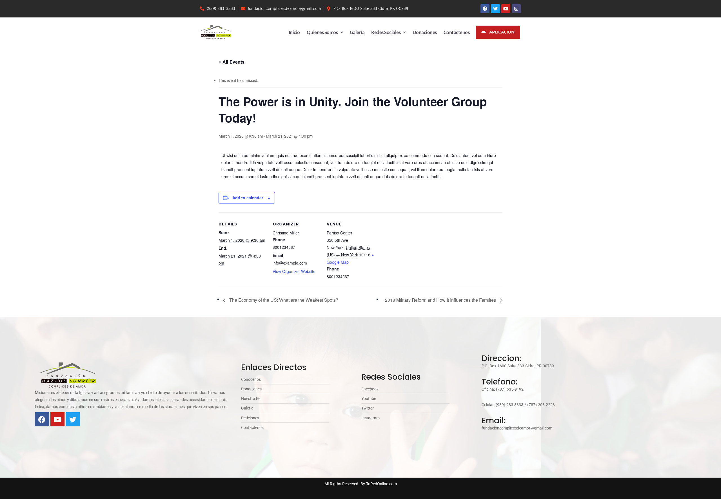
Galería (357, 32)
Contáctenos (457, 32)
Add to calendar (247, 197)
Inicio (294, 32)
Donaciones (425, 32)
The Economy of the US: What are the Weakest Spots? (283, 300)
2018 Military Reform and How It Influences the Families (441, 300)
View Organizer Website (294, 271)
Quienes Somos (322, 32)
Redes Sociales (385, 32)
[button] (324, 32)
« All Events (231, 62)
